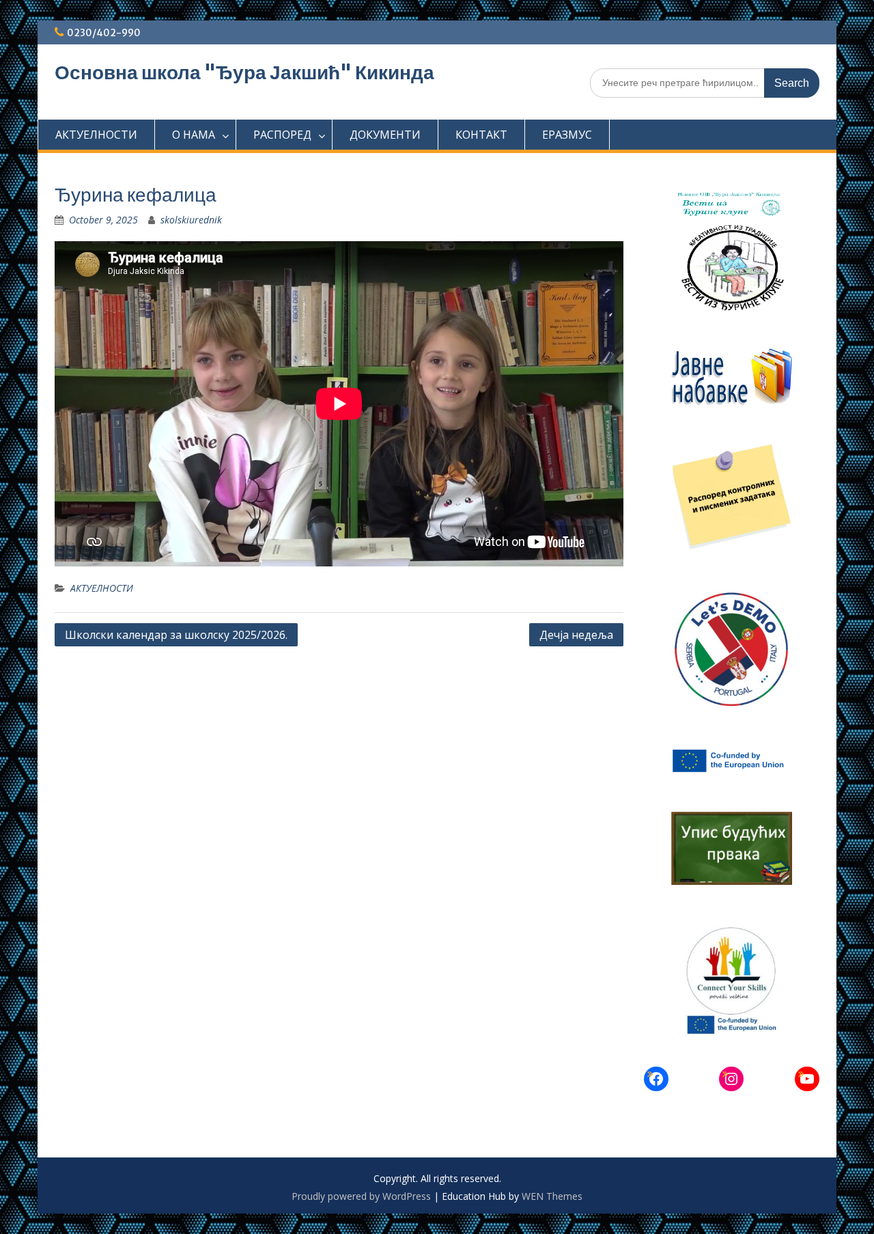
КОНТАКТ (481, 134)
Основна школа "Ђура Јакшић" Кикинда (244, 72)
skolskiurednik (191, 219)
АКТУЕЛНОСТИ (96, 134)
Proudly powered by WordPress (361, 1196)
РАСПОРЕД (282, 134)
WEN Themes (552, 1196)
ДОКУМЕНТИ (385, 134)
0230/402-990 (104, 33)
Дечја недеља (576, 634)
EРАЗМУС (567, 134)
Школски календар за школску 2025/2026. (176, 634)
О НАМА (193, 134)
